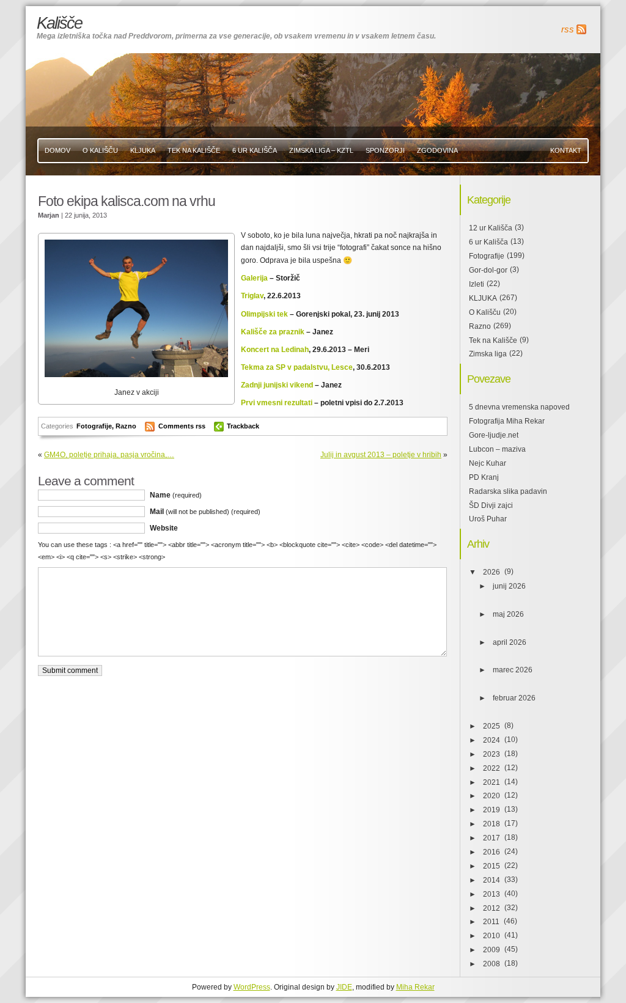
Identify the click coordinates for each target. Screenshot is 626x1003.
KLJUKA (142, 150)
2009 (491, 950)
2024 (491, 740)
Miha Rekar (415, 987)
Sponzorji (385, 150)
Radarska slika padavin (508, 491)
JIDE (344, 987)
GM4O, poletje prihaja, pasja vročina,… (109, 454)
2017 (491, 838)
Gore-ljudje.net (493, 435)
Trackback (243, 426)
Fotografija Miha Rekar (507, 421)
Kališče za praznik (272, 332)
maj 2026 (508, 614)
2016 (491, 852)
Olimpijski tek (264, 314)
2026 (491, 572)
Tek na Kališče (493, 340)
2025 (491, 726)
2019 (491, 810)
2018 (491, 824)
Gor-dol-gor (488, 270)
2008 (491, 964)
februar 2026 (514, 698)
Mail (205, 511)
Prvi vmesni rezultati (277, 403)
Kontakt (565, 150)
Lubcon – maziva (497, 449)
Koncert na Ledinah (275, 349)
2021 (491, 782)
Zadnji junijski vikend (277, 385)
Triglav (252, 296)
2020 (491, 796)
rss (567, 29)
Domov (57, 150)
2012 (491, 908)
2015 (491, 866)
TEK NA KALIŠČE (194, 150)
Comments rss (181, 426)
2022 (491, 768)
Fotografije (94, 426)
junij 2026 (509, 586)
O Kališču (100, 150)
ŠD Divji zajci (491, 505)
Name (176, 495)
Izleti (476, 284)
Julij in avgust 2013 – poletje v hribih (380, 454)
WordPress (252, 987)
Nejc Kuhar (487, 463)
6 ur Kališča (488, 242)
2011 (491, 921)
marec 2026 (512, 670)
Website (164, 528)
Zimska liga (488, 354)
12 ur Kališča (490, 228)
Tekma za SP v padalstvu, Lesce (297, 367)
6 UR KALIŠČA (254, 150)
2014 (491, 880)
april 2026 (509, 642)
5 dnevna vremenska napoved (519, 407)
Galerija (254, 278)
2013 (491, 894)
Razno (126, 426)
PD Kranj (484, 477)
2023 (491, 754)
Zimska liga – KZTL (321, 150)
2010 (491, 935)
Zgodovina (437, 150)
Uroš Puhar (488, 519)
